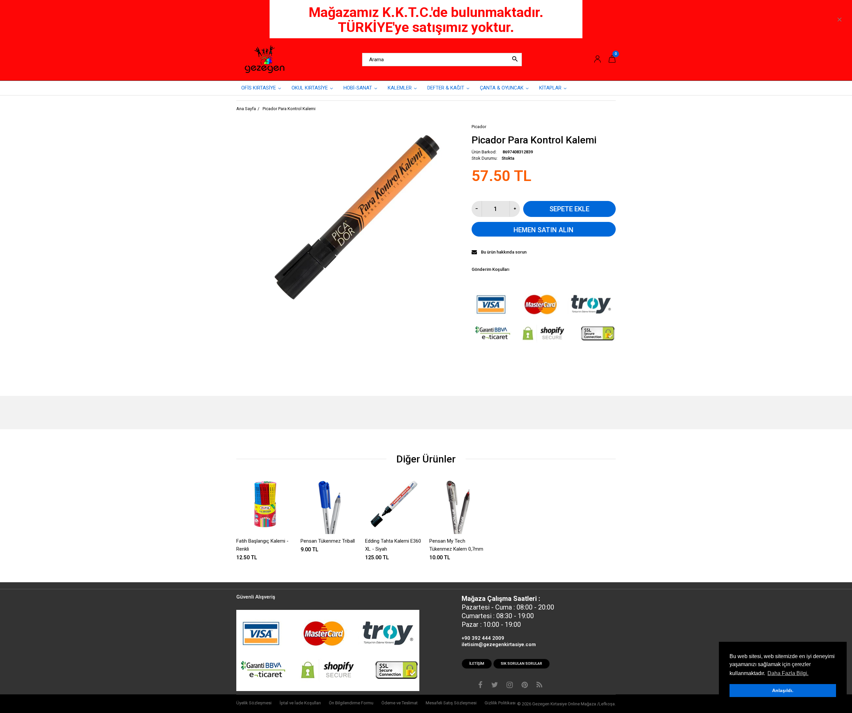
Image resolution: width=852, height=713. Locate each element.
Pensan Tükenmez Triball (328, 541)
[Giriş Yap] (597, 59)
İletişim (476, 663)
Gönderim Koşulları (490, 269)
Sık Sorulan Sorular (521, 663)
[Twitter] (494, 686)
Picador (479, 126)
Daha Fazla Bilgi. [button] (787, 673)
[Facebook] (480, 686)
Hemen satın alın (543, 230)
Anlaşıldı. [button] (782, 690)
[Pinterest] (525, 686)
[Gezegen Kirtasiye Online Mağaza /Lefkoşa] (264, 59)
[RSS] (539, 686)
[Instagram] (510, 686)
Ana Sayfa (246, 108)
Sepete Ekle (569, 209)
